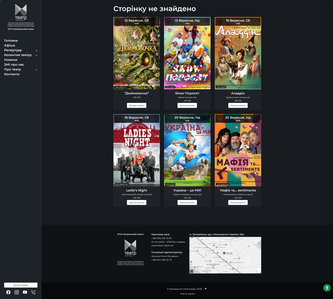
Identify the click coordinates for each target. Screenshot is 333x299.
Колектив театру (18, 55)
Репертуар (13, 50)
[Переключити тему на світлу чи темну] (205, 289)
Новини (10, 60)
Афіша (9, 45)
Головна (11, 40)
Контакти (12, 74)
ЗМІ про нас (14, 64)
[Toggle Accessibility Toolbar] (327, 288)
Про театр (12, 69)
